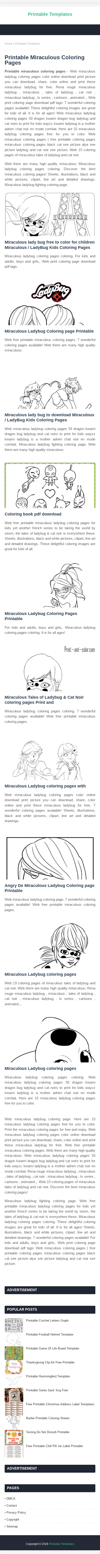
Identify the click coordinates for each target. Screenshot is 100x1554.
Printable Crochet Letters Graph (47, 1320)
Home (8, 43)
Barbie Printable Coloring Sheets (48, 1418)
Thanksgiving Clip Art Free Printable (50, 1362)
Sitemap (12, 1526)
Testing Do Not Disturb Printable (47, 1432)
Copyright (13, 1519)
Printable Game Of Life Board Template (52, 1348)
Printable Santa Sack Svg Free (47, 1390)
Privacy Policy (16, 1512)
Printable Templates (50, 14)
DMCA (11, 1498)
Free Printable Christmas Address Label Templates (60, 1404)
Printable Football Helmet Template (49, 1334)
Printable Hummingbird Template (48, 1376)
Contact (12, 1505)
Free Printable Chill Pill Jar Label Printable (54, 1446)
